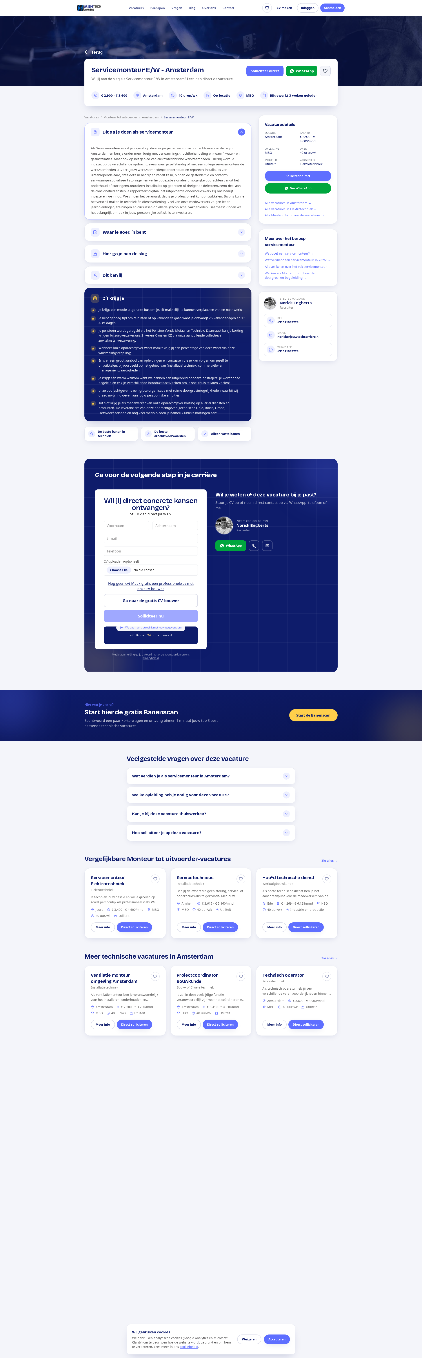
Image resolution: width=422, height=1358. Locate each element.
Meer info (103, 927)
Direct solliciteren (134, 927)
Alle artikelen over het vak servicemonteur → (298, 266)
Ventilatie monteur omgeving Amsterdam (114, 978)
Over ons (209, 8)
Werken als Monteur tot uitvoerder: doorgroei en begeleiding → (291, 275)
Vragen (176, 8)
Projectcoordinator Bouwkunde (197, 978)
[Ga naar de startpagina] (89, 8)
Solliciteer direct (265, 71)
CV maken (284, 8)
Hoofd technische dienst (288, 877)
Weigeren (249, 1339)
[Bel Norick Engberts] (254, 545)
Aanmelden (332, 8)
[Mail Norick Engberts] (267, 545)
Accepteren (277, 1339)
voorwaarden (173, 654)
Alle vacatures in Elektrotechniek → (291, 209)
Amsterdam (150, 117)
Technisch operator (283, 975)
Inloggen (308, 8)
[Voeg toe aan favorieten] (325, 71)
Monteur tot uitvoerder (120, 117)
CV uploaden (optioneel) (121, 561)
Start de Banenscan (313, 715)
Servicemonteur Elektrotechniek (108, 880)
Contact (228, 8)
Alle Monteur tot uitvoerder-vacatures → (294, 215)
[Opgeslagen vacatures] (267, 8)
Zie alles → (330, 860)
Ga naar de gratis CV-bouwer (151, 600)
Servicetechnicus (195, 877)
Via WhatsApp (300, 188)
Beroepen (157, 8)
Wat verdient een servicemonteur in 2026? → (298, 260)
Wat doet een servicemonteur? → (289, 253)
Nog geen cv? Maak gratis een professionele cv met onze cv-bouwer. (151, 586)
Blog (192, 8)
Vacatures (136, 8)
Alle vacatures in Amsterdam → (288, 203)
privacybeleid (150, 658)
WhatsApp (305, 71)
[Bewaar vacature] (155, 879)
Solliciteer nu (151, 616)
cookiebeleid (189, 1347)
